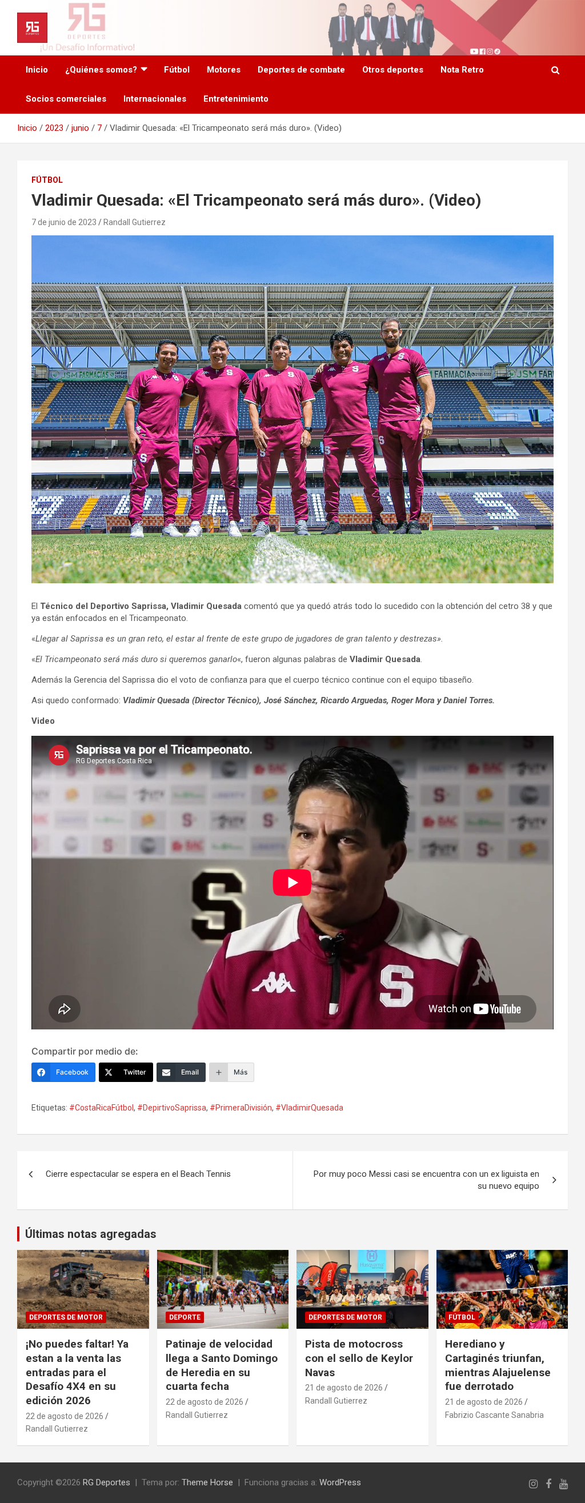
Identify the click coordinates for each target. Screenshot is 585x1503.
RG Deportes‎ (106, 1482)
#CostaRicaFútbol (101, 1107)
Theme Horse (207, 1482)
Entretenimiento (236, 99)
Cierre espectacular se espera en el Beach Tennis (138, 1174)
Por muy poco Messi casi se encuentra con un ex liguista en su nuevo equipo (426, 1180)
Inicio (37, 70)
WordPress (340, 1482)
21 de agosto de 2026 (344, 1387)
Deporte (185, 1317)
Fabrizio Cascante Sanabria (494, 1415)
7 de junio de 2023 (64, 222)
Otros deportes (392, 70)
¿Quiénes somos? (101, 70)
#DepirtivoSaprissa (171, 1107)
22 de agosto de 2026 (64, 1416)
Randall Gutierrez (134, 222)
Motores (224, 70)
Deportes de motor (66, 1317)
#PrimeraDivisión (241, 1107)
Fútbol (177, 70)
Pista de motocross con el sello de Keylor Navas (359, 1357)
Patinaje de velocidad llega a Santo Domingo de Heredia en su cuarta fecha (222, 1365)
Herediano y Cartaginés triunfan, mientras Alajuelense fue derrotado (498, 1365)
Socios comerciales (66, 99)
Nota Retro (462, 70)
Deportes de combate (301, 70)
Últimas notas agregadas (91, 1234)
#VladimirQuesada (309, 1107)
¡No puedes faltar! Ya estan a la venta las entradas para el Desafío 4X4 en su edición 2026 (77, 1372)
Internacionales (154, 99)
